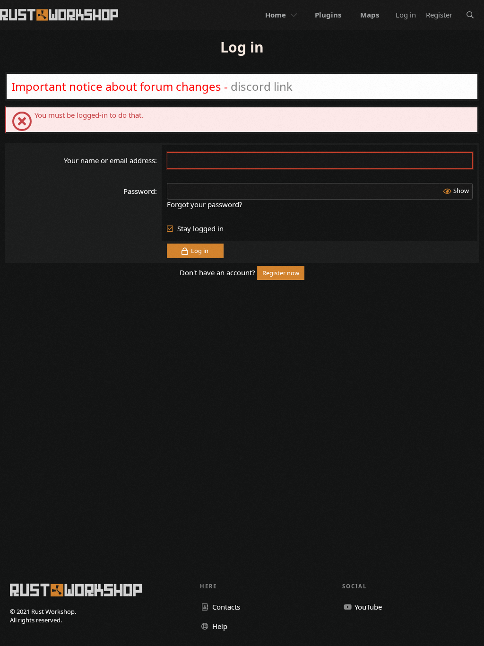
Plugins (328, 14)
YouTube (367, 606)
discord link (262, 86)
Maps (369, 14)
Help (218, 626)
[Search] (470, 15)
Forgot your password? (204, 204)
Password (139, 191)
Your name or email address (109, 160)
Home (275, 14)
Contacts (225, 606)
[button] (295, 15)
